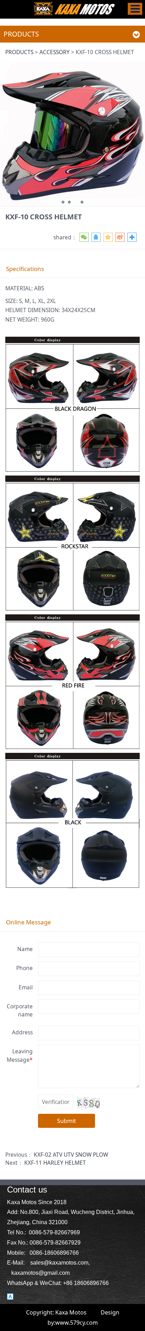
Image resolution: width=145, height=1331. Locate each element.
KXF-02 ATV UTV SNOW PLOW (71, 1154)
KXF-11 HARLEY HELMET (55, 1163)
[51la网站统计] (10, 1295)
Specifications (25, 269)
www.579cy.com (76, 1322)
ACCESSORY (54, 52)
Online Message (28, 922)
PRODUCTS (19, 52)
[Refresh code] (88, 1102)
